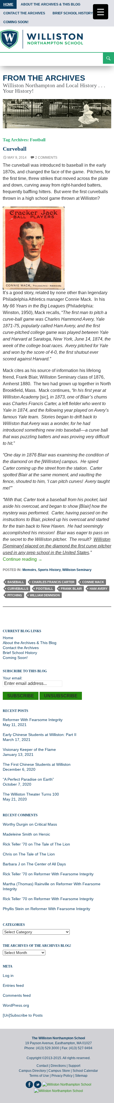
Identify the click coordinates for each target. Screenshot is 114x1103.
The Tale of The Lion (52, 844)
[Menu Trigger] (100, 11)
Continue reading (22, 559)
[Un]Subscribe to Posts (23, 1015)
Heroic (44, 834)
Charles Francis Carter (53, 582)
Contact (42, 1066)
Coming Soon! (15, 22)
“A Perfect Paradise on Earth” (28, 779)
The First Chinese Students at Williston (37, 764)
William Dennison (45, 595)
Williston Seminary (77, 570)
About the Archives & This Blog (50, 4)
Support (74, 1066)
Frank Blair (71, 588)
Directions (58, 1066)
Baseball (15, 582)
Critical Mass (46, 824)
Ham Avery (98, 588)
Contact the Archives (24, 13)
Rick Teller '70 (15, 844)
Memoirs (29, 570)
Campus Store (59, 1071)
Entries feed (13, 985)
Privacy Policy (61, 1076)
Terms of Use (39, 1076)
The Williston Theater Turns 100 (31, 794)
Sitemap (81, 1076)
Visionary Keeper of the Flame (29, 749)
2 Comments (46, 158)
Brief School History (73, 13)
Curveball (15, 149)
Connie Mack (93, 582)
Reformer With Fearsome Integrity (33, 719)
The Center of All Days (46, 864)
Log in (8, 975)
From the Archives (44, 78)
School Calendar (85, 1071)
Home (8, 4)
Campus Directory (32, 1071)
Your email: (12, 678)
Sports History (49, 570)
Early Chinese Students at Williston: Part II (39, 734)
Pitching (14, 595)
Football (44, 588)
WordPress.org (16, 1005)
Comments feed (17, 995)
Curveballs (17, 588)
